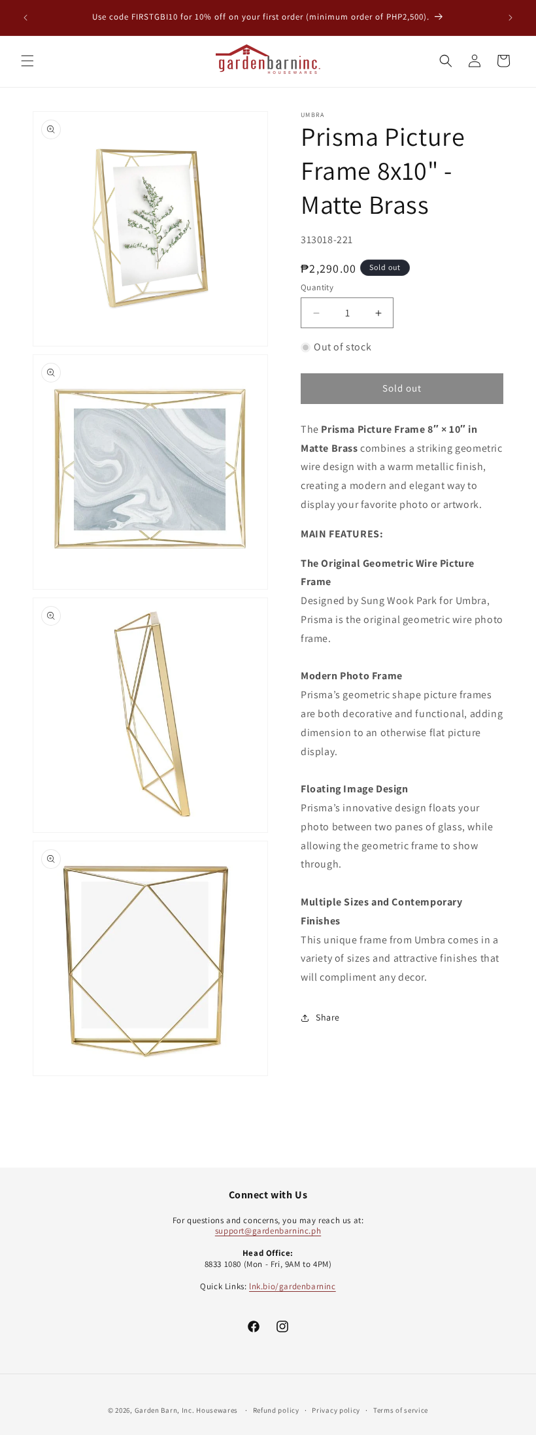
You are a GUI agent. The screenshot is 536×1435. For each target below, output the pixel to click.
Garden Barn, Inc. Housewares (187, 1410)
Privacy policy (336, 1410)
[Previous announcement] (25, 17)
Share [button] (328, 1017)
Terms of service (400, 1410)
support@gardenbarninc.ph (268, 1230)
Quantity (317, 287)
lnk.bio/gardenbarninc (292, 1286)
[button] (27, 60)
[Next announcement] (510, 17)
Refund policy (276, 1410)
